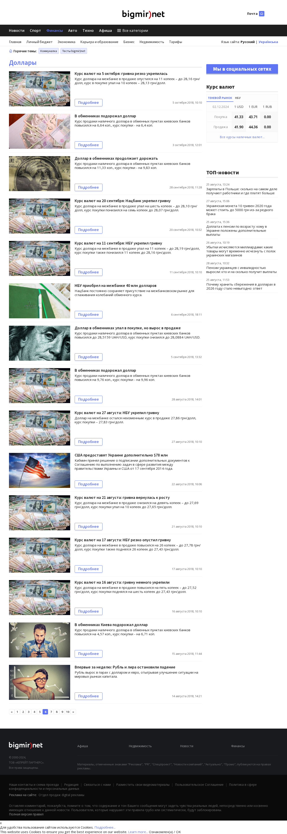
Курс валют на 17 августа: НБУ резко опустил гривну (123, 539)
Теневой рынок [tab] (220, 98)
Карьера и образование (99, 41)
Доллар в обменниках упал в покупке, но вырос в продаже (128, 327)
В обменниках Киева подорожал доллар (111, 624)
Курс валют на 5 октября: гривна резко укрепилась (121, 73)
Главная (15, 41)
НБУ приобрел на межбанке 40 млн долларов (116, 285)
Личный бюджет (39, 41)
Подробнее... (104, 827)
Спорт (35, 30)
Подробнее (88, 102)
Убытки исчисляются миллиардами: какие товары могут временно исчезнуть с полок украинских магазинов (241, 251)
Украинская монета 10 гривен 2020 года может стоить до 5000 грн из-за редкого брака (239, 209)
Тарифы (175, 41)
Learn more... (138, 832)
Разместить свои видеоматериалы (143, 784)
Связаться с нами (97, 784)
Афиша (105, 30)
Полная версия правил (26, 814)
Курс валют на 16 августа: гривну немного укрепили (122, 582)
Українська (268, 41)
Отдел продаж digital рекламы (61, 795)
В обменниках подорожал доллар (105, 115)
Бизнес (129, 41)
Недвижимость (151, 41)
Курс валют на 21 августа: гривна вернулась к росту (122, 497)
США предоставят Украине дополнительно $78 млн (121, 455)
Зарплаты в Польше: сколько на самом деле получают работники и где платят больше (241, 191)
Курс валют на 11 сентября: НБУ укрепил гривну (118, 243)
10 (67, 712)
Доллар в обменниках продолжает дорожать (116, 158)
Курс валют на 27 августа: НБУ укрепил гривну (117, 412)
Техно (88, 30)
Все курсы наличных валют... (242, 137)
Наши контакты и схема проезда (34, 784)
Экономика (66, 41)
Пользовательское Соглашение (199, 784)
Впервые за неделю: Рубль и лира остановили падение (125, 667)
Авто (72, 30)
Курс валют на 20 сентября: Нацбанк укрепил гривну (123, 200)
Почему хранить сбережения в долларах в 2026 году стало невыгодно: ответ (241, 286)
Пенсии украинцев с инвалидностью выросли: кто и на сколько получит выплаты (241, 269)
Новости (16, 30)
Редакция (71, 784)
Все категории (135, 30)
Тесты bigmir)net (73, 51)
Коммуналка (48, 51)
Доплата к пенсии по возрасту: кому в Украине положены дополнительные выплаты (236, 230)
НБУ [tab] (238, 98)
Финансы (54, 30)
